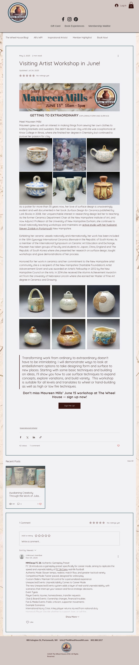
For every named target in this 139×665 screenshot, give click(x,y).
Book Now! (102, 37)
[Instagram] (69, 19)
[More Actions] (118, 556)
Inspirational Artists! (57, 37)
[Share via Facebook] (20, 437)
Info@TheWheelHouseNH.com (74, 640)
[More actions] (118, 55)
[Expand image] (35, 154)
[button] (131, 5)
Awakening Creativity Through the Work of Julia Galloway (24, 494)
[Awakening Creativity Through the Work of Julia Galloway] (25, 477)
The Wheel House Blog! (17, 37)
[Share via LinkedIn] (34, 437)
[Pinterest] (76, 19)
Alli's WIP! (38, 37)
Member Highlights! (82, 37)
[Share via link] (40, 437)
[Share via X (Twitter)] (27, 437)
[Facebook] (63, 19)
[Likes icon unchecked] (27, 622)
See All (130, 461)
